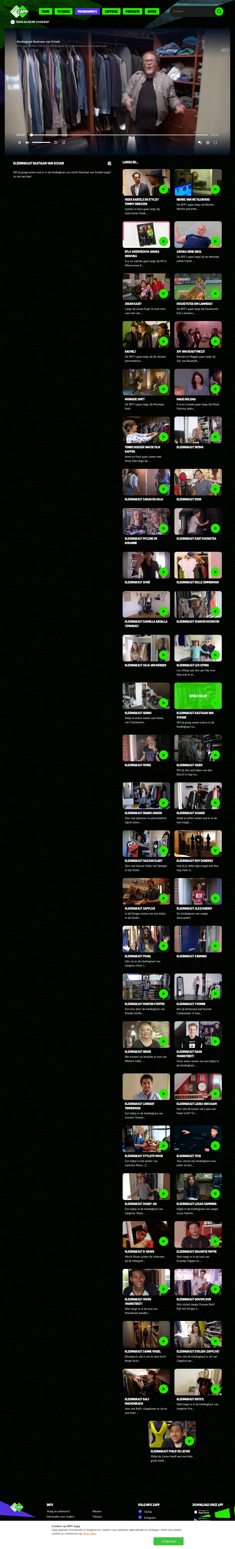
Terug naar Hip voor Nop (32, 22)
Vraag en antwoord (58, 1511)
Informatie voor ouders (61, 1516)
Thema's (97, 1516)
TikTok (147, 1511)
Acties (152, 11)
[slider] (118, 135)
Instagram (149, 1517)
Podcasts (133, 11)
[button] (117, 91)
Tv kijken (63, 11)
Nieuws (97, 1511)
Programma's (87, 11)
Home (45, 11)
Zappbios (111, 11)
